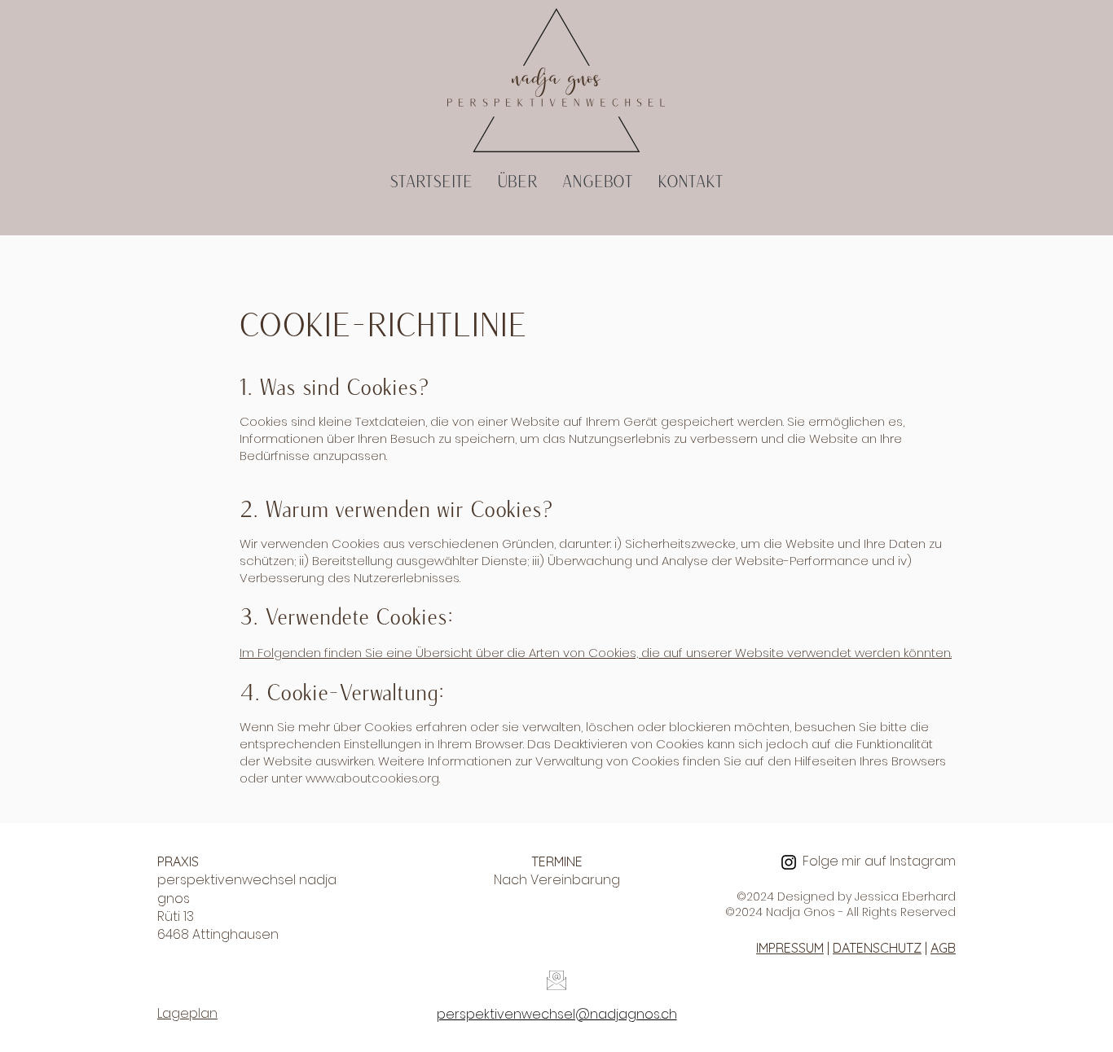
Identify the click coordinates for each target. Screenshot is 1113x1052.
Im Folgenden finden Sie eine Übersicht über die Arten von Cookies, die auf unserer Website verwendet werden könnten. (596, 652)
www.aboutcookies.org (372, 778)
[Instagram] (788, 862)
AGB (943, 948)
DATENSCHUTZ (877, 948)
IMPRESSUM (790, 948)
